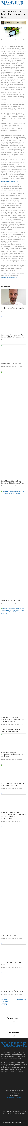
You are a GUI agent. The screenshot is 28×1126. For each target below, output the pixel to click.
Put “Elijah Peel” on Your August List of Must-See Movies (12, 784)
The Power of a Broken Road (11, 364)
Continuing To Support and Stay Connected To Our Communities (12, 336)
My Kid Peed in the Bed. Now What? (11, 963)
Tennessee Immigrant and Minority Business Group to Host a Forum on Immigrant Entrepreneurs (13, 815)
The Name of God (21, 999)
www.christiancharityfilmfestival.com (10, 181)
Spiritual (3, 41)
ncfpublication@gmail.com (14, 1097)
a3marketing (5, 311)
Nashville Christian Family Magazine (15, 1122)
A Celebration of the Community (12, 308)
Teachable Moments (11, 41)
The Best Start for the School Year (13, 991)
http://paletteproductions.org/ (9, 277)
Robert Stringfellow (8, 39)
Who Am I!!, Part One (8, 935)
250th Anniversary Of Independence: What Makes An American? (12, 755)
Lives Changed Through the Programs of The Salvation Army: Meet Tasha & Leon (12, 719)
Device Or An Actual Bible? (10, 600)
